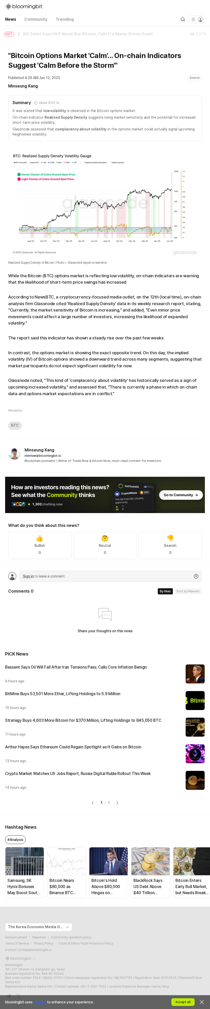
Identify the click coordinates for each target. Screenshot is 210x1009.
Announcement (16, 937)
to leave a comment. (44, 576)
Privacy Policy (44, 943)
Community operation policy (71, 937)
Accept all (183, 1002)
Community (35, 19)
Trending (65, 19)
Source (195, 78)
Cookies (39, 1002)
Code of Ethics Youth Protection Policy (86, 943)
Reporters (39, 937)
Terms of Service (17, 943)
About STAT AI (49, 103)
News (10, 19)
